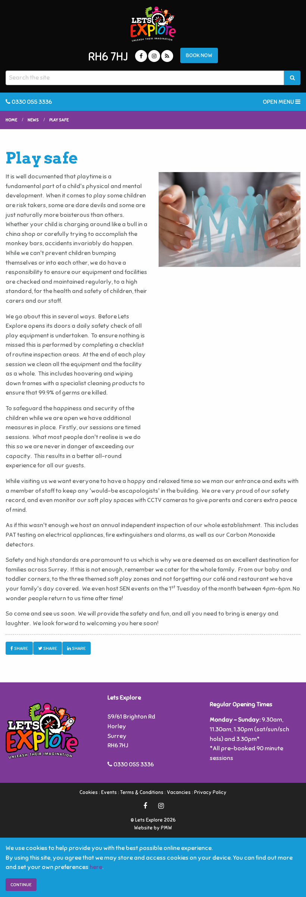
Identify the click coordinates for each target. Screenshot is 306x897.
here (96, 867)
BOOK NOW (199, 55)
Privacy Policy (210, 792)
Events (109, 792)
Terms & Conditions (141, 792)
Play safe (59, 119)
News (33, 119)
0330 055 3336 (31, 102)
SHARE (20, 648)
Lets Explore (153, 24)
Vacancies (179, 792)
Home (11, 119)
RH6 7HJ (108, 57)
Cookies (88, 792)
